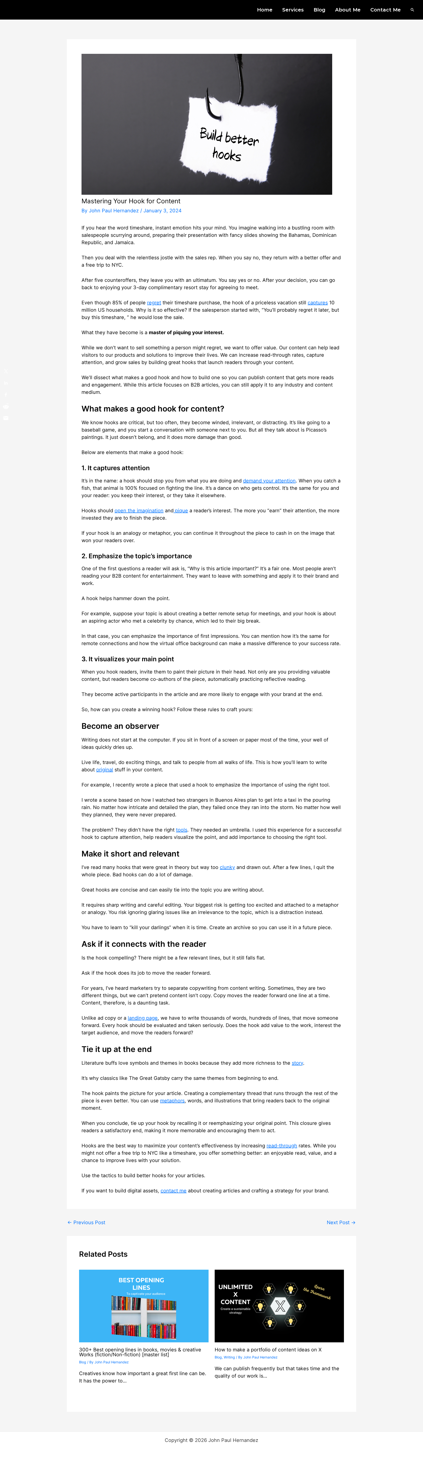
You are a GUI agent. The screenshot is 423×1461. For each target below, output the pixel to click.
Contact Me (385, 10)
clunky (227, 867)
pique (181, 511)
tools (181, 830)
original (104, 770)
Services (293, 10)
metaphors (172, 1101)
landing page (143, 1018)
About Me (348, 10)
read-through (282, 1146)
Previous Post (86, 1222)
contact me (174, 1191)
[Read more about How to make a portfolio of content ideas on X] (279, 1306)
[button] (412, 10)
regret (154, 303)
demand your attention (269, 481)
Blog (319, 10)
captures (318, 303)
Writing (229, 1357)
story (297, 1063)
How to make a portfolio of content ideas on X (268, 1350)
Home (264, 10)
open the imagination (139, 511)
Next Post (341, 1222)
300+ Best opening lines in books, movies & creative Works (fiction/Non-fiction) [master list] (140, 1352)
